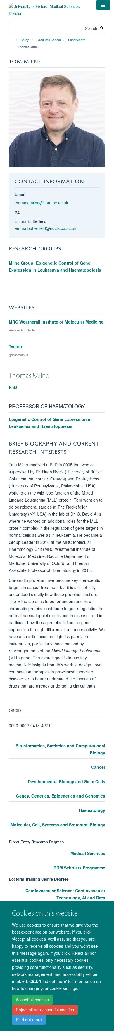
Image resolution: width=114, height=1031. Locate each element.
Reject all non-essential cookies (45, 1010)
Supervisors (76, 40)
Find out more (29, 1019)
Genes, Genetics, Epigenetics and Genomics (60, 796)
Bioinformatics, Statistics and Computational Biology (60, 749)
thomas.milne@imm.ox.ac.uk (41, 203)
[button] (103, 5)
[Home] (14, 40)
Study (25, 40)
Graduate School (49, 40)
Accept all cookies (32, 1000)
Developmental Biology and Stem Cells (66, 781)
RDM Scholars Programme (79, 868)
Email (20, 194)
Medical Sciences (87, 853)
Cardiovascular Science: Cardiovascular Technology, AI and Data (65, 894)
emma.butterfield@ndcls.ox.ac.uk (45, 228)
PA (17, 213)
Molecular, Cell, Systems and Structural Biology (58, 824)
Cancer (98, 767)
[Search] (102, 28)
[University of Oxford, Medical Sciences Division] (48, 8)
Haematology (92, 810)
